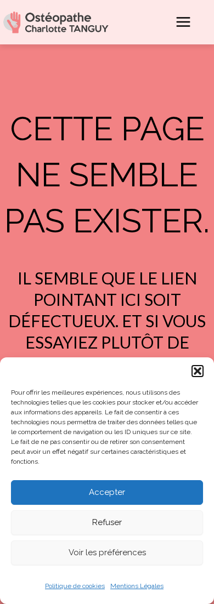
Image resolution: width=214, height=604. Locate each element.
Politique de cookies (75, 586)
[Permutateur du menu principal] (183, 22)
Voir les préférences (107, 552)
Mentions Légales (137, 586)
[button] (197, 371)
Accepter (107, 492)
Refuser (107, 522)
